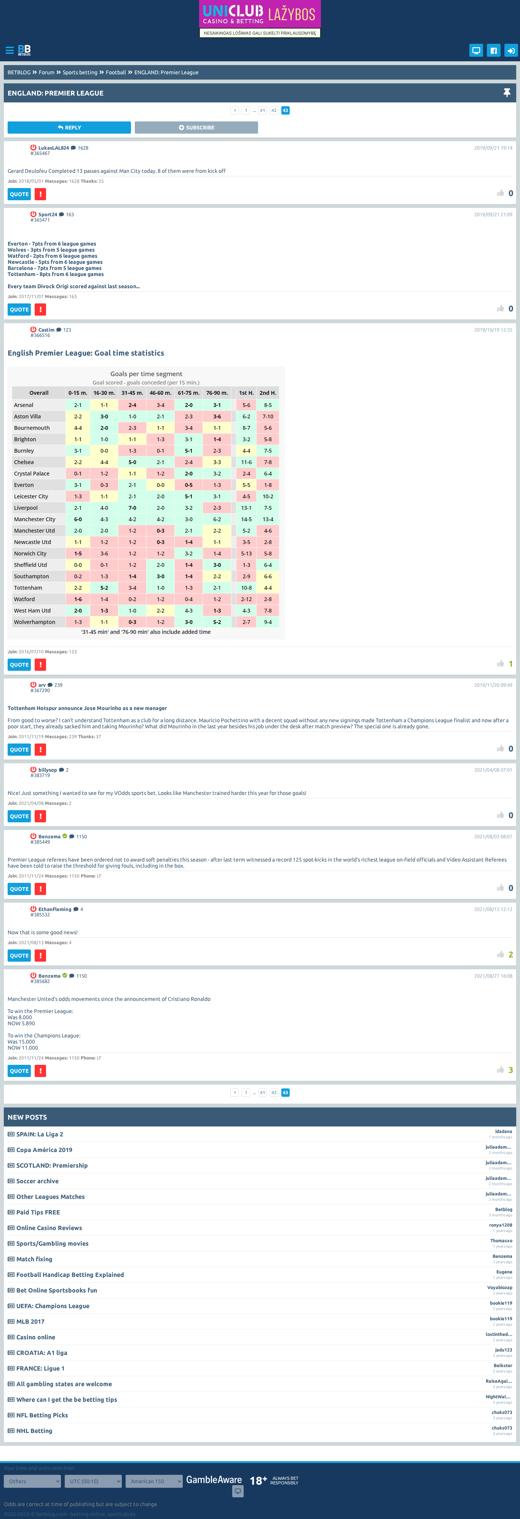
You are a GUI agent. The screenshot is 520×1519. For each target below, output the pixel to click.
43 (285, 110)
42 (274, 110)
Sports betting (80, 72)
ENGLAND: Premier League (166, 72)
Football (116, 72)
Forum (46, 72)
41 (262, 110)
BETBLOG (19, 72)
